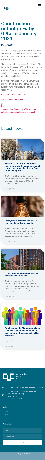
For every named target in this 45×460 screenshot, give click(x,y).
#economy (18, 109)
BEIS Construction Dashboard (14, 94)
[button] (39, 5)
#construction (7, 109)
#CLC (26, 109)
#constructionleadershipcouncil (21, 112)
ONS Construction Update (12, 99)
